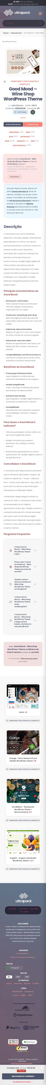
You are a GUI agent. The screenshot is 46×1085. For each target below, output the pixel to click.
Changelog (28, 991)
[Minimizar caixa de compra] (42, 1068)
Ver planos (14, 177)
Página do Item (32, 124)
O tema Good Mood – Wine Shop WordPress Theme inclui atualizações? (22, 602)
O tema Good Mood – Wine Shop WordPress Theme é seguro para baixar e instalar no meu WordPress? (22, 620)
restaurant (25, 136)
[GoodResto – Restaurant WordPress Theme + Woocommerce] (23, 797)
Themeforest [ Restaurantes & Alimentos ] (25, 82)
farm (28, 132)
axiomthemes (17, 105)
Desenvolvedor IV (20, 191)
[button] (33, 112)
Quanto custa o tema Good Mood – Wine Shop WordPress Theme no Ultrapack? (23, 584)
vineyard (21, 141)
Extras (30, 995)
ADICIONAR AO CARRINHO (23, 1076)
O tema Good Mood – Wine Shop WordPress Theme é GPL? (22, 550)
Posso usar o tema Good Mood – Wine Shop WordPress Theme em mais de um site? (22, 567)
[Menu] (40, 13)
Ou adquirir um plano (23, 1081)
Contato (36, 983)
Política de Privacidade (21, 1064)
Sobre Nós (18, 983)
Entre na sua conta (29, 658)
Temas (6, 33)
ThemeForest (16, 33)
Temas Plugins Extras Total (23, 910)
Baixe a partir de (23, 649)
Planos (9, 983)
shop (7, 141)
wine (33, 141)
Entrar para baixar (13, 124)
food (11, 136)
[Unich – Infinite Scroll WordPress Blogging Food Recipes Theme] (23, 699)
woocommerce (19, 145)
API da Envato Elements (20, 200)
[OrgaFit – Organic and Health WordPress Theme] (23, 846)
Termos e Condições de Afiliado (22, 957)
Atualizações (17, 991)
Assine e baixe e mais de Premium (22, 161)
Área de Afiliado (23, 953)
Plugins (23, 995)
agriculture (14, 132)
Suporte (27, 983)
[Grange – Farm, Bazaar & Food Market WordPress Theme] (23, 747)
